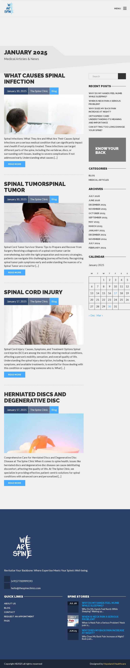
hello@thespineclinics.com (26, 588)
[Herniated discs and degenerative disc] (44, 433)
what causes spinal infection (34, 78)
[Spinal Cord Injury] (44, 325)
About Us (10, 603)
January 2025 (97, 230)
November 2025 (97, 209)
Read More (14, 164)
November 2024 (98, 239)
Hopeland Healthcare (115, 663)
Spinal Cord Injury (33, 292)
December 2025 (97, 204)
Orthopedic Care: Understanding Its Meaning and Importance (105, 119)
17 (115, 293)
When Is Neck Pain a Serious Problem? (105, 103)
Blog (92, 175)
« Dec (92, 315)
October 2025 (97, 213)
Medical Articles (99, 180)
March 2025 (95, 226)
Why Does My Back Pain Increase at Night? (102, 110)
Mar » (99, 315)
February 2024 (97, 247)
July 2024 (94, 243)
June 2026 (94, 200)
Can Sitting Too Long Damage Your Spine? (107, 128)
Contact (9, 612)
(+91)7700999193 (21, 581)
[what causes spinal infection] (44, 114)
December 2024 (97, 234)
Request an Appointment (19, 616)
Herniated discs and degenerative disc (35, 397)
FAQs (7, 620)
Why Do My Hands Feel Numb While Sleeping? (105, 95)
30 (109, 306)
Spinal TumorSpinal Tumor (35, 187)
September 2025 (98, 217)
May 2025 (94, 222)
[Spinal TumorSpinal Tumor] (44, 223)
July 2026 (94, 196)
